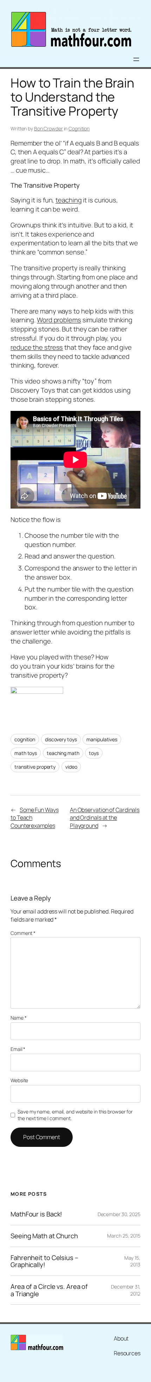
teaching (68, 200)
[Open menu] (136, 59)
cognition (24, 739)
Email (18, 1049)
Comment (23, 933)
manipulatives (101, 739)
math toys (25, 753)
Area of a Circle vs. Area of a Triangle (49, 1290)
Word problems (59, 319)
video (71, 766)
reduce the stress (37, 347)
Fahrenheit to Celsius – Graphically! (44, 1261)
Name (18, 1017)
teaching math (63, 753)
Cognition (79, 128)
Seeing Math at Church (44, 1236)
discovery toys (61, 739)
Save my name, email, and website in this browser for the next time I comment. (75, 1115)
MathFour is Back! (36, 1214)
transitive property (34, 766)
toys (94, 753)
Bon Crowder (48, 128)
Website (19, 1080)
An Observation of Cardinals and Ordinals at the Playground (104, 817)
